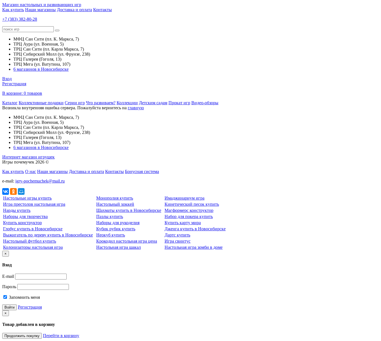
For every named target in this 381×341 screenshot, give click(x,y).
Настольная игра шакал (118, 247)
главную (136, 107)
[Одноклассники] (13, 191)
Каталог (10, 102)
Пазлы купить (109, 216)
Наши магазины (40, 9)
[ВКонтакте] (5, 191)
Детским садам (153, 102)
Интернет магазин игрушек (28, 157)
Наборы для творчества (25, 216)
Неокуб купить (110, 235)
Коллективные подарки (41, 102)
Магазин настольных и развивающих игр (41, 4)
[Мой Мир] (21, 191)
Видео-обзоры (204, 102)
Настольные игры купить (27, 198)
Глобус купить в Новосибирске (32, 228)
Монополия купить (114, 198)
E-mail (8, 276)
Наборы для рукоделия (117, 222)
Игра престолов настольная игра (34, 204)
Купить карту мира (183, 222)
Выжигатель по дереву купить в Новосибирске (48, 235)
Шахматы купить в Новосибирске (128, 210)
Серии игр (75, 102)
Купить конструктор (22, 222)
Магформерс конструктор (189, 210)
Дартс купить (177, 235)
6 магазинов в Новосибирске (41, 69)
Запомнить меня (24, 297)
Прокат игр (179, 102)
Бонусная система (142, 171)
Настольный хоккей (115, 204)
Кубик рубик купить (115, 228)
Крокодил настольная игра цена (126, 241)
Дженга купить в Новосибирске (195, 228)
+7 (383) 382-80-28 (19, 19)
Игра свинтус (178, 241)
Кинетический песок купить (192, 204)
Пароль (9, 286)
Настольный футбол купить (29, 241)
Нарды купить (16, 210)
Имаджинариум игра (184, 198)
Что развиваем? (100, 102)
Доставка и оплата (74, 9)
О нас (30, 171)
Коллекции (127, 102)
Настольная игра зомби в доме (194, 247)
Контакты (102, 9)
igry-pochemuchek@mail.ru (40, 181)
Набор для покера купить (189, 216)
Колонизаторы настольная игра (33, 247)
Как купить (13, 9)
